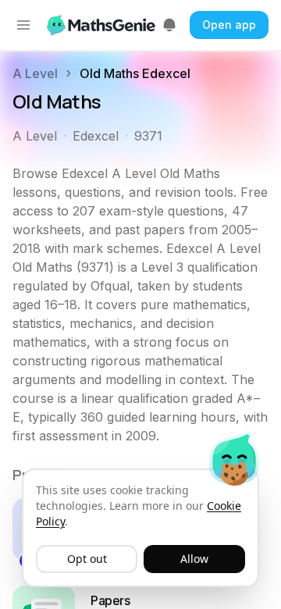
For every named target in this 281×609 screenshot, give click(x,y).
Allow (194, 558)
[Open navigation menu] (23, 25)
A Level (35, 73)
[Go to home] (102, 25)
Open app (229, 24)
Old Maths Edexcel (135, 73)
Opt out (87, 558)
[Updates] (169, 25)
